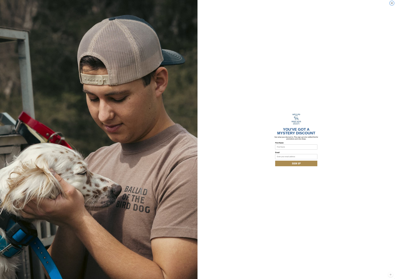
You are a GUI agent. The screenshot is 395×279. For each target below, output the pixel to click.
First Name (279, 143)
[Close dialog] (392, 3)
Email (277, 152)
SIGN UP (296, 163)
